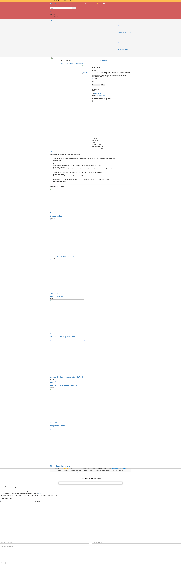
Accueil (67, 4)
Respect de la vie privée (117, 470)
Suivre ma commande (76, 470)
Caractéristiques (69, 63)
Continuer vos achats (58, 18)
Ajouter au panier (103, 60)
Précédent (120, 24)
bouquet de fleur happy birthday (62, 256)
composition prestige (58, 425)
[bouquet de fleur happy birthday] (67, 235)
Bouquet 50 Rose (56, 296)
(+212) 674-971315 (55, 0)
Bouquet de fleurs (56, 216)
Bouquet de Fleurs (96, 4)
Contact (91, 470)
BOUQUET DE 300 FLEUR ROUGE (63, 385)
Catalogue (72, 4)
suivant (119, 41)
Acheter (103, 84)
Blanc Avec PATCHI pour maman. (62, 336)
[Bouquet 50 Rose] (67, 275)
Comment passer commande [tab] (57, 151)
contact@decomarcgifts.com (67, 0)
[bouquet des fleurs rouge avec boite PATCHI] (83, 356)
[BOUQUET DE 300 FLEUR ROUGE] (53, 380)
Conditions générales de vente (103, 470)
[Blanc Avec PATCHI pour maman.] (67, 316)
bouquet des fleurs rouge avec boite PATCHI (66, 377)
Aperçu (61, 63)
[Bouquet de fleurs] (64, 200)
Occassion (79, 4)
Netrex (99, 478)
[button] (50, 11)
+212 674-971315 (42, 493)
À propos (85, 470)
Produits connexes (79, 63)
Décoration (87, 4)
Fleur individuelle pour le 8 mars (62, 466)
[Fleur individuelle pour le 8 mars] (67, 445)
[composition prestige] (83, 405)
